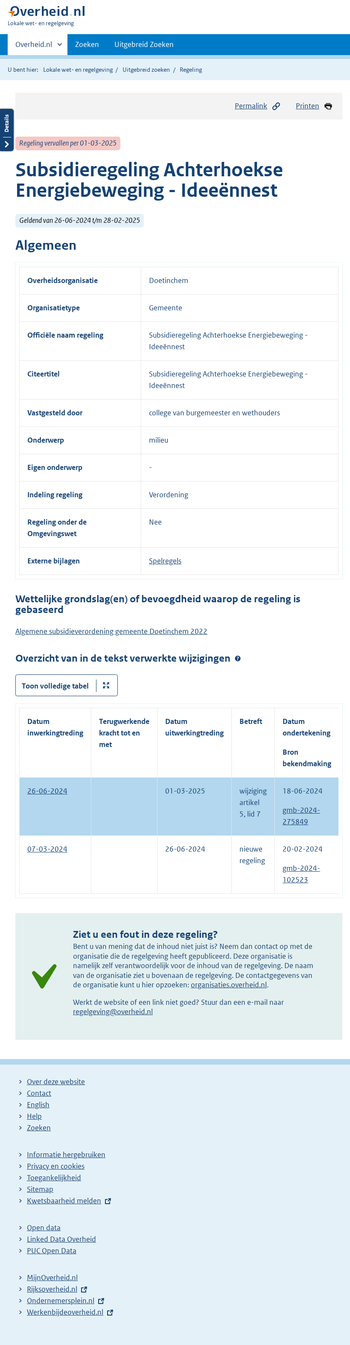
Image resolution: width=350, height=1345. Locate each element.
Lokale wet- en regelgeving (78, 69)
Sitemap (40, 1189)
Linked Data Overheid (61, 1239)
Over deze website (56, 1081)
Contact (39, 1093)
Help (34, 1116)
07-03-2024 (47, 849)
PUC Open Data (51, 1250)
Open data (44, 1227)
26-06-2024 (47, 791)
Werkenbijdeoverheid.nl (65, 1312)
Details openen (7, 130)
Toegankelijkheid (54, 1177)
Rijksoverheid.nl (52, 1289)
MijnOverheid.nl (52, 1277)
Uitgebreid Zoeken (144, 44)
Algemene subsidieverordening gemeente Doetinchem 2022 (111, 631)
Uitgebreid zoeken (146, 69)
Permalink (251, 106)
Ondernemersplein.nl (60, 1300)
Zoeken (87, 44)
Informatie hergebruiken (66, 1154)
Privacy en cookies (56, 1166)
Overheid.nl (33, 47)
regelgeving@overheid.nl (113, 1011)
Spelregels (165, 561)
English (38, 1104)
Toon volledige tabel (55, 686)
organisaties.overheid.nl (229, 984)
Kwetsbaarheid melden (64, 1200)
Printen (307, 106)
